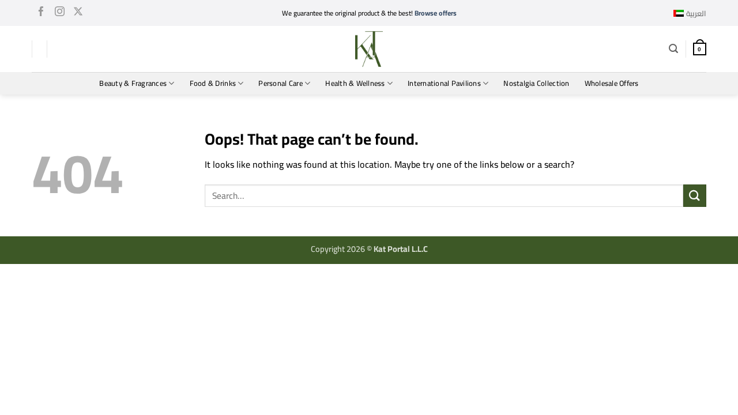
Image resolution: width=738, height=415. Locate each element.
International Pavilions (444, 83)
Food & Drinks (213, 83)
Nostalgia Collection (536, 83)
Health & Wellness (355, 83)
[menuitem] (689, 13)
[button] (673, 48)
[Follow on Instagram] (59, 13)
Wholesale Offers (612, 83)
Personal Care (280, 83)
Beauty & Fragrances (133, 83)
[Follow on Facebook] (41, 13)
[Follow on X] (78, 13)
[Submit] (694, 195)
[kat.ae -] (369, 49)
